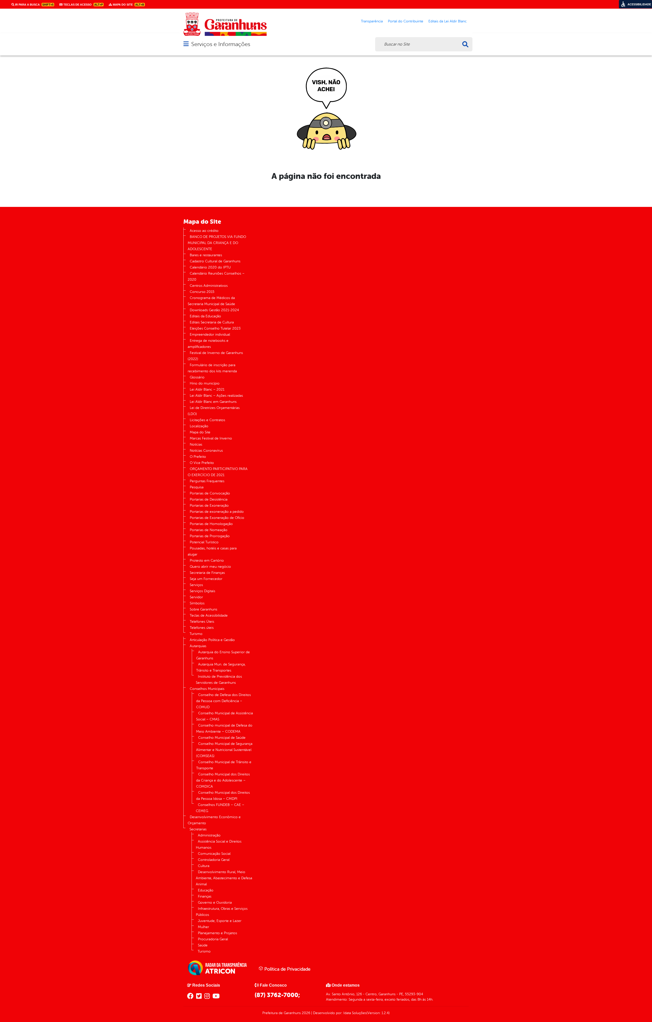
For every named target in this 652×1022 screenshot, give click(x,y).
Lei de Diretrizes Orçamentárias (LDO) (214, 411)
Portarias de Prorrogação (210, 536)
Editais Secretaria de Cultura (212, 322)
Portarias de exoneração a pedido (217, 512)
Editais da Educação (205, 316)
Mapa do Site (200, 432)
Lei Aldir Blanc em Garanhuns (213, 402)
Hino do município (205, 383)
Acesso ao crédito (204, 231)
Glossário (197, 377)
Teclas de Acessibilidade (209, 615)
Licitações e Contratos (207, 420)
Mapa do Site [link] (128, 4)
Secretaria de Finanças (207, 573)
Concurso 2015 (202, 292)
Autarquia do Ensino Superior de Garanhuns (223, 655)
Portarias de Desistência (208, 499)
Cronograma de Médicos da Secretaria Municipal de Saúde (211, 301)
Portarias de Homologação (211, 524)
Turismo (195, 634)
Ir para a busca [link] (33, 4)
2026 (305, 1013)
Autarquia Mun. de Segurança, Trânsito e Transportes (221, 667)
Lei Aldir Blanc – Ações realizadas (216, 396)
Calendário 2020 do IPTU (210, 267)
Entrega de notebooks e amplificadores (208, 344)
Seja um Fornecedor (206, 579)
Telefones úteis (202, 628)
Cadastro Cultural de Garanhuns (215, 261)
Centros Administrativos (209, 286)
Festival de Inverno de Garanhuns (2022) (215, 356)
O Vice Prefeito (202, 463)
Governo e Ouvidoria (215, 902)
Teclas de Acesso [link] (83, 4)
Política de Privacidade (286, 969)
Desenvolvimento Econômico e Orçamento (214, 820)
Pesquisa (196, 487)
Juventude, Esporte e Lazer (219, 921)
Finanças (204, 896)
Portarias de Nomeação (208, 530)
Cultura (203, 866)
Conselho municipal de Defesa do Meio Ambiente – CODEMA (224, 728)
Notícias (196, 444)
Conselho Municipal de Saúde (222, 738)
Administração (209, 835)
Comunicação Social (214, 854)
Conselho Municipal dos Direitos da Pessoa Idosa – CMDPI (223, 796)
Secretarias (198, 829)
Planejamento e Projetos (217, 933)
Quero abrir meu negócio (210, 567)
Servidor (196, 597)
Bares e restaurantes (206, 255)
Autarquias (198, 646)
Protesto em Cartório (207, 560)
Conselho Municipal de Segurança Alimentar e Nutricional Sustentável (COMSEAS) (224, 750)
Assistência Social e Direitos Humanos (218, 844)
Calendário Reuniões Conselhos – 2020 (216, 276)
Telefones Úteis (202, 621)
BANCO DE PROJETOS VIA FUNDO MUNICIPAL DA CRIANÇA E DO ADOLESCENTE (217, 243)
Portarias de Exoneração (209, 505)
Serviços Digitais (202, 591)
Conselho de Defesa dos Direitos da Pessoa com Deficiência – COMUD (223, 701)
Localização (199, 426)
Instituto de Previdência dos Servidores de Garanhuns (219, 680)
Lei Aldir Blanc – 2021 (207, 389)
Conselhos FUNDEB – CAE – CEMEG (220, 808)
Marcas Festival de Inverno (211, 438)
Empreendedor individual (210, 334)
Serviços (196, 585)
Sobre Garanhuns (203, 609)
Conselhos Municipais (207, 689)
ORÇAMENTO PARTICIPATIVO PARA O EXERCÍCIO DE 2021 (218, 472)
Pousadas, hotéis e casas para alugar (212, 551)
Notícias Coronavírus (206, 450)
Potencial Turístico (204, 542)
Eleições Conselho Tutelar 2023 (215, 328)
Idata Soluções (354, 1013)
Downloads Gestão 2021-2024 (214, 310)
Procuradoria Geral (213, 939)
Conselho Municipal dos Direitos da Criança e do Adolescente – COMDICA (223, 780)
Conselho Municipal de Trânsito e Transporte (223, 765)
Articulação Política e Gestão (212, 640)
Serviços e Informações (220, 44)
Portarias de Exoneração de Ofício (217, 518)
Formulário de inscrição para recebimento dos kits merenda (212, 368)
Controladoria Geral (213, 860)
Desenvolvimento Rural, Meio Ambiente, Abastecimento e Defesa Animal (224, 878)
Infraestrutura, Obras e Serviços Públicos (222, 912)
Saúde (203, 945)
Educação (205, 890)
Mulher (203, 927)
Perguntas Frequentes (207, 481)
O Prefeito (198, 457)
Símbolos (197, 603)
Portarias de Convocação (210, 493)
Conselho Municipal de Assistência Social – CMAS (224, 716)
